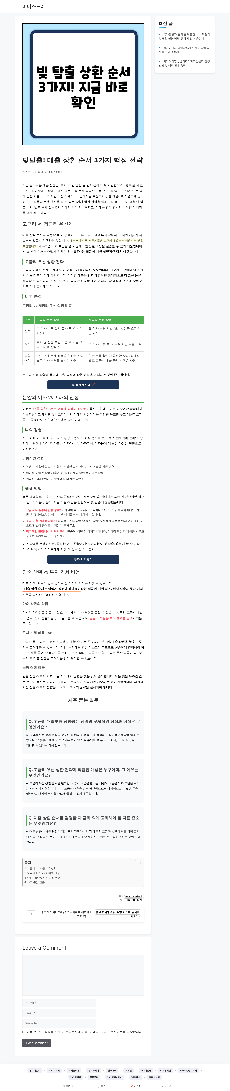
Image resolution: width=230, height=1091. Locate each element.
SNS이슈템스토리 (188, 1070)
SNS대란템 (146, 1070)
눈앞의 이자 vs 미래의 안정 (43, 873)
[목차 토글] (136, 863)
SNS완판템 (75, 1077)
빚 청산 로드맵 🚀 (83, 384)
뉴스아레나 (93, 1070)
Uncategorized (133, 896)
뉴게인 (128, 1070)
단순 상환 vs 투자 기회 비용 (44, 877)
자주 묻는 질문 (36, 882)
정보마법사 (34, 1070)
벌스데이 (112, 1070)
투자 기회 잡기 (83, 559)
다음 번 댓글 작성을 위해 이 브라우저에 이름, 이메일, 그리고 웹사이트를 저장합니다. (84, 1032)
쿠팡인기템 (154, 1077)
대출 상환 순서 (134, 899)
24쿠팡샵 (135, 1077)
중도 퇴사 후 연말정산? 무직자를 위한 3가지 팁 (65, 914)
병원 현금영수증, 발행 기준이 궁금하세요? (118, 914)
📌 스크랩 (135, 1086)
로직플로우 (74, 1070)
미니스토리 (33, 6)
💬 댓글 (102, 1086)
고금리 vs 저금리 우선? (41, 868)
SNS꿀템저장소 (114, 1077)
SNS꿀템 (94, 1077)
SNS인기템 (165, 1070)
